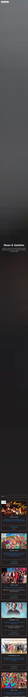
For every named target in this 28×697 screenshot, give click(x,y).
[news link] (14, 515)
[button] (25, 2)
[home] (5, 2)
